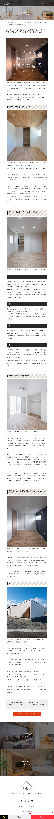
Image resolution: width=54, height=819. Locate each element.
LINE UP (22, 793)
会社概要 (21, 806)
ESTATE (24, 796)
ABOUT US (14, 793)
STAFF (30, 796)
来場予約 (42, 817)
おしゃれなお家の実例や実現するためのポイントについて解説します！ (17, 705)
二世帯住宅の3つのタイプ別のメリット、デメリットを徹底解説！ (36, 703)
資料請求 (19, 817)
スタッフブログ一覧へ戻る (27, 713)
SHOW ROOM (38, 793)
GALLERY (29, 793)
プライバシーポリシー (30, 806)
